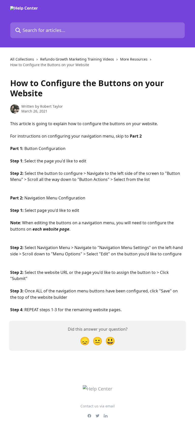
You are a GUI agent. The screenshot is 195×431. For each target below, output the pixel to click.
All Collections (22, 59)
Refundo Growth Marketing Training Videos (77, 59)
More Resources (134, 59)
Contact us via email (97, 406)
